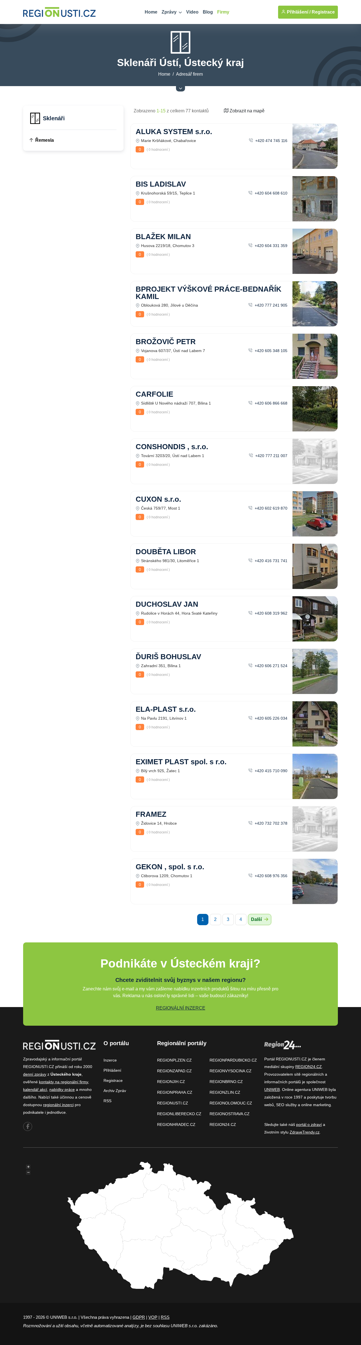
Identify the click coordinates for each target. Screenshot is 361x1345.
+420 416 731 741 (270, 560)
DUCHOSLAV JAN (167, 604)
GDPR (139, 1317)
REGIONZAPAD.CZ (174, 1071)
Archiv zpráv (115, 1090)
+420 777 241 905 (270, 305)
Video (192, 12)
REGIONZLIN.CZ (225, 1092)
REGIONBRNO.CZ (226, 1081)
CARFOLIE (154, 394)
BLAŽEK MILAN (163, 237)
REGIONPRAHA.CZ (174, 1092)
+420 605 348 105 (270, 350)
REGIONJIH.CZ (171, 1081)
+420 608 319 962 (270, 613)
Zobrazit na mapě (246, 110)
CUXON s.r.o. (158, 499)
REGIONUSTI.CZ (172, 1103)
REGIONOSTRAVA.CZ (230, 1114)
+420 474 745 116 (270, 140)
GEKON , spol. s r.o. (170, 867)
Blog (208, 12)
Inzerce (110, 1060)
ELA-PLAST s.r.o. (166, 709)
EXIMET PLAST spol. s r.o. (181, 762)
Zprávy (170, 12)
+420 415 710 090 (270, 770)
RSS (107, 1101)
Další (257, 919)
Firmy (223, 12)
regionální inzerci (58, 1104)
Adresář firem (189, 74)
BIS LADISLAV (161, 184)
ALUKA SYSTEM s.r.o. (174, 132)
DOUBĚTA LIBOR (166, 552)
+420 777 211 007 (270, 455)
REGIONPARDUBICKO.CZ (233, 1060)
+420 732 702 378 (270, 823)
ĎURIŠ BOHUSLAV (168, 657)
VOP (152, 1317)
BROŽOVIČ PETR (166, 342)
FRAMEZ (151, 814)
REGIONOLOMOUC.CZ (231, 1103)
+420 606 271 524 (270, 665)
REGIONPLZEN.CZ (174, 1060)
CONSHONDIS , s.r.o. (172, 447)
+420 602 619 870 (270, 508)
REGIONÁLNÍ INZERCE (180, 1008)
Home (151, 12)
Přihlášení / (298, 12)
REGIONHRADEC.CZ (176, 1124)
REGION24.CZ (223, 1124)
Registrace (323, 12)
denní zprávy (34, 1074)
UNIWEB (272, 1089)
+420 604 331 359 (270, 245)
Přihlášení (112, 1070)
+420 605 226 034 (270, 718)
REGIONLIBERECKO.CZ (179, 1114)
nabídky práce (62, 1089)
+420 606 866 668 (270, 403)
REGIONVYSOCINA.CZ (231, 1071)
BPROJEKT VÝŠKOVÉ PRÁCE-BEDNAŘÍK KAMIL (208, 292)
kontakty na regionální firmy (63, 1082)
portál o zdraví (309, 1124)
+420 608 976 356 (270, 876)
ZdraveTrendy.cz (305, 1132)
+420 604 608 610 (270, 193)
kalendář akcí (35, 1089)
